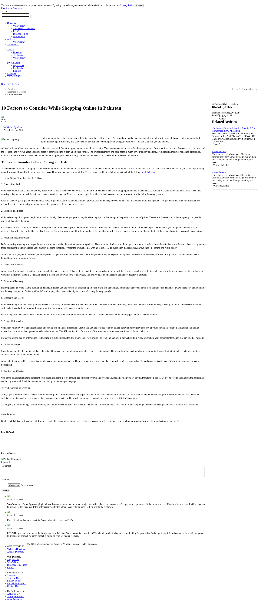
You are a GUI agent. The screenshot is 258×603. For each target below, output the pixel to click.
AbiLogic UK (13, 594)
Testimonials (13, 44)
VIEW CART (13, 76)
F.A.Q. (16, 31)
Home (4, 84)
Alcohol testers (219, 151)
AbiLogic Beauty (15, 596)
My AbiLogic (13, 63)
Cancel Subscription (16, 583)
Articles (10, 39)
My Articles (18, 65)
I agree (139, 5)
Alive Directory (14, 599)
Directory (11, 23)
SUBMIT (11, 73)
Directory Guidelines (17, 565)
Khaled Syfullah (14, 127)
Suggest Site (13, 559)
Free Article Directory (11, 8)
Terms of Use (13, 578)
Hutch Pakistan (147, 172)
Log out (17, 71)
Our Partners (19, 36)
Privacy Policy (127, 5)
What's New (19, 25)
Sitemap (11, 575)
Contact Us (12, 586)
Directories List (20, 34)
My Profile (18, 68)
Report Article (238, 89)
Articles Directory (15, 551)
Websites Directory (16, 549)
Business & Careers (16, 91)
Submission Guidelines (24, 28)
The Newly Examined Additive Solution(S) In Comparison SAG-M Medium (233, 129)
